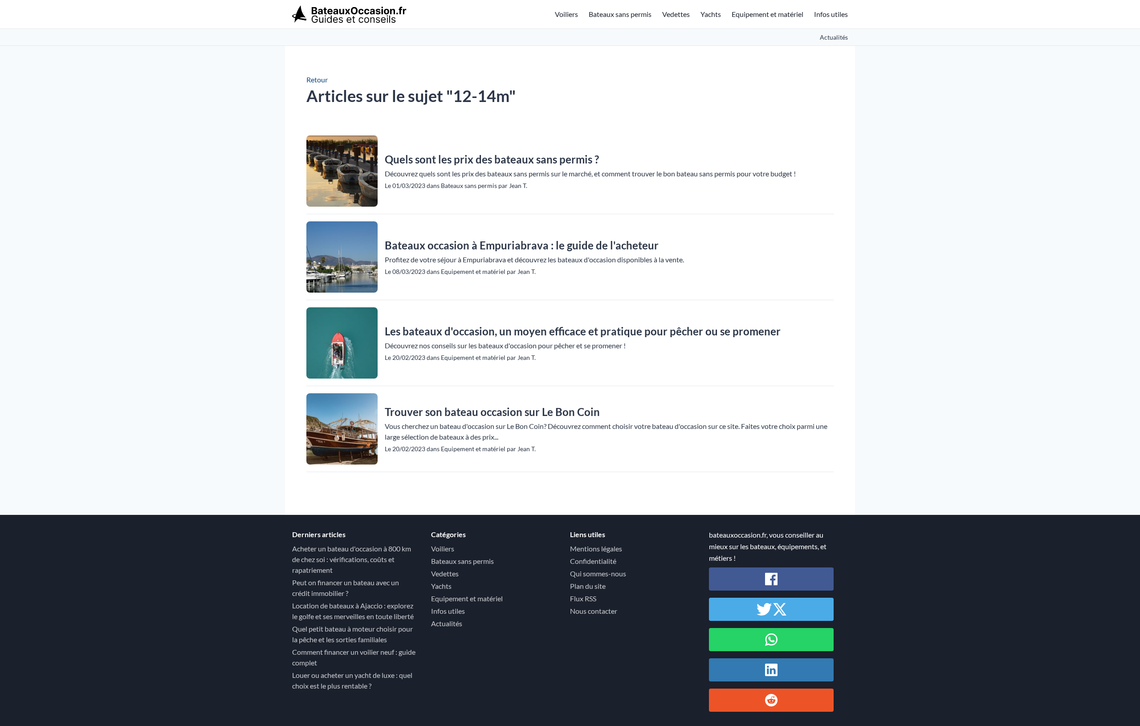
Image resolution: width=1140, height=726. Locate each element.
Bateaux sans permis (620, 14)
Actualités (834, 37)
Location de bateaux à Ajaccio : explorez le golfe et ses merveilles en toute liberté (353, 610)
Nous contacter (593, 611)
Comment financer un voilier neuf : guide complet (353, 657)
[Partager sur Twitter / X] (771, 609)
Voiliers (566, 14)
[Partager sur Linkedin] (771, 669)
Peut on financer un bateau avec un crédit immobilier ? (345, 587)
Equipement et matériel (767, 14)
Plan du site (588, 586)
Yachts (710, 14)
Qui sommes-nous (598, 573)
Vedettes (676, 14)
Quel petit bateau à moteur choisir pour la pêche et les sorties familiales (352, 634)
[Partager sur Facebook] (771, 579)
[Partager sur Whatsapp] (771, 639)
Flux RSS (583, 598)
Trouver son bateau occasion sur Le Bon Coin (492, 411)
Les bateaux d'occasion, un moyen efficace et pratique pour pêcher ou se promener (583, 331)
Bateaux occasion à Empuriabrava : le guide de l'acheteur (522, 245)
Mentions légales (596, 548)
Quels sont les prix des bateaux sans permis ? (492, 159)
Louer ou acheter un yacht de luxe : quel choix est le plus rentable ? (352, 680)
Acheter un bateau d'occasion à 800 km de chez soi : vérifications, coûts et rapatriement (351, 559)
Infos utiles (831, 14)
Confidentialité (593, 561)
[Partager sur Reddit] (771, 700)
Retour (317, 79)
